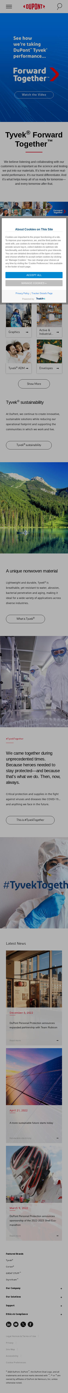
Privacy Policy (22, 293)
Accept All (34, 275)
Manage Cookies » (34, 283)
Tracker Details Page (42, 293)
